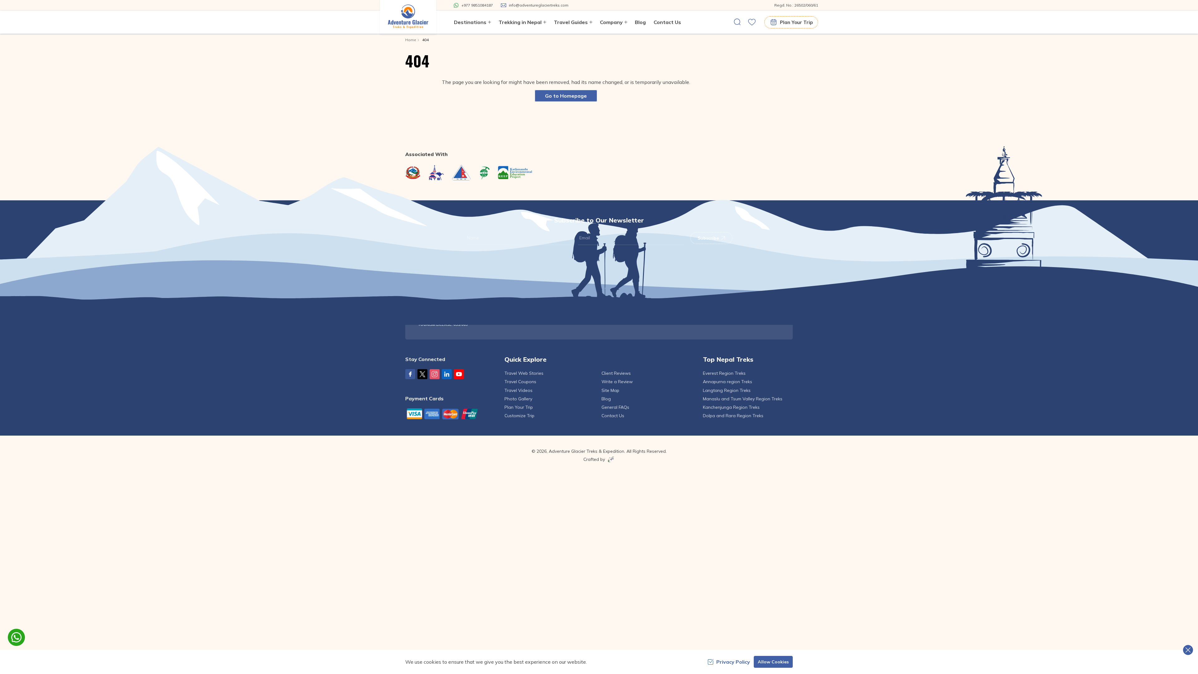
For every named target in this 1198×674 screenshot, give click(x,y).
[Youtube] (459, 374)
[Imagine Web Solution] (610, 459)
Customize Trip (519, 415)
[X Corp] (422, 374)
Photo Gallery (518, 399)
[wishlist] (752, 22)
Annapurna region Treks (727, 381)
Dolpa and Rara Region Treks (733, 415)
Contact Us (667, 22)
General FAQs (615, 407)
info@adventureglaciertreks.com (547, 299)
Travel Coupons (520, 381)
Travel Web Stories (523, 373)
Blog (640, 22)
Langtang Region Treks (727, 390)
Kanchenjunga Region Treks (731, 407)
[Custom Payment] (450, 414)
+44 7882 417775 (630, 299)
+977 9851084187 (532, 308)
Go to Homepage (566, 96)
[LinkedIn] (447, 374)
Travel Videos (518, 390)
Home (410, 39)
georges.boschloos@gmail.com (744, 290)
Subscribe (708, 238)
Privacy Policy (733, 662)
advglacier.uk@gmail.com (639, 290)
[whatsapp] (16, 637)
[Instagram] (435, 374)
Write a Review (617, 381)
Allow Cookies (773, 662)
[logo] (456, 286)
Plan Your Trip (796, 22)
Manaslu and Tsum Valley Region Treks (742, 399)
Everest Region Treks (724, 373)
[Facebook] (410, 374)
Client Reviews (616, 373)
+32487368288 (727, 299)
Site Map (610, 390)
